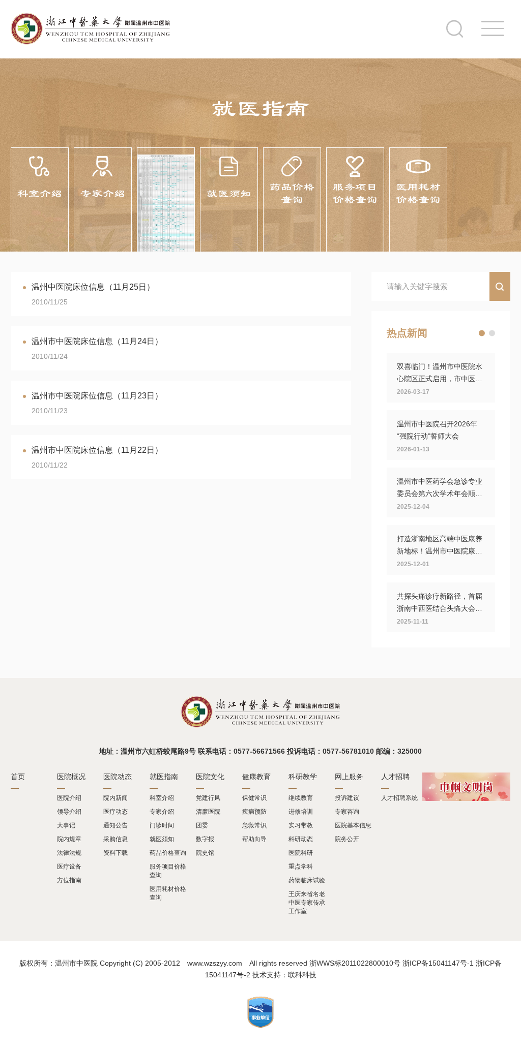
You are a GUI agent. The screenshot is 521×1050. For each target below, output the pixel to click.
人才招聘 (395, 777)
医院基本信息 (353, 825)
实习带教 (300, 825)
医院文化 (210, 777)
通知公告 (115, 825)
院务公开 (347, 839)
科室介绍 (162, 797)
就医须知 (162, 839)
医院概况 (71, 777)
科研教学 (302, 777)
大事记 (66, 825)
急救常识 (254, 825)
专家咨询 (347, 811)
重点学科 (300, 866)
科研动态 (300, 839)
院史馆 (205, 852)
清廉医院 (208, 811)
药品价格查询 (168, 852)
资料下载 (115, 852)
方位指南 (69, 880)
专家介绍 (162, 811)
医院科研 (300, 852)
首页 (18, 777)
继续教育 (300, 797)
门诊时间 (162, 825)
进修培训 (300, 811)
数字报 (205, 839)
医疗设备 (69, 866)
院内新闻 (115, 797)
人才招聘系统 (399, 797)
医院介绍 (69, 797)
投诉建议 (347, 797)
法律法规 (69, 852)
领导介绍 (69, 811)
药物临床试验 (306, 880)
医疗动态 (115, 811)
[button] (482, 333)
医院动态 (117, 777)
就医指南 (164, 777)
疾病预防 (254, 811)
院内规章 (69, 839)
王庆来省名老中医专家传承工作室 (306, 902)
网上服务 (349, 777)
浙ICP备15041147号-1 (438, 963)
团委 (202, 825)
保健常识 (254, 797)
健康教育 (256, 777)
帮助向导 (254, 839)
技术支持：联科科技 (284, 975)
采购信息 (115, 839)
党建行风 (208, 797)
